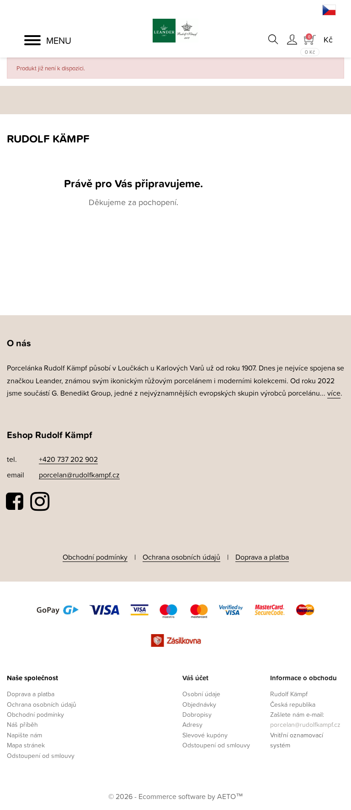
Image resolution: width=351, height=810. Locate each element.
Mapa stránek (26, 745)
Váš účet (195, 678)
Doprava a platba (262, 557)
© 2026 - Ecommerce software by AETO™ (175, 796)
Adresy (192, 724)
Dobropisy (197, 714)
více (333, 393)
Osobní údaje (201, 693)
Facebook (15, 501)
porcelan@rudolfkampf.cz (79, 475)
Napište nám (24, 735)
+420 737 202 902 (68, 459)
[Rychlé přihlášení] (291, 39)
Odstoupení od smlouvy (40, 755)
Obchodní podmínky (95, 557)
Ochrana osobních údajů (181, 557)
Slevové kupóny (205, 735)
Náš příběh (22, 724)
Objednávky (199, 704)
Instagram (40, 501)
